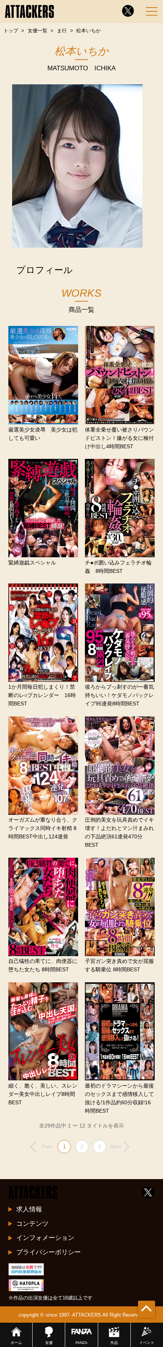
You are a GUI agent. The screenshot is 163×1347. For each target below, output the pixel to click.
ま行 (62, 30)
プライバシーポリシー (48, 1252)
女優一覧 (37, 30)
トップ (10, 30)
